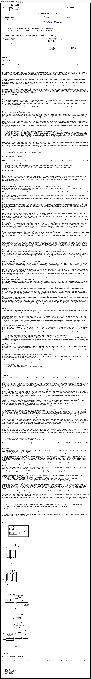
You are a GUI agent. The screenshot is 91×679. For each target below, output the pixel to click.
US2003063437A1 (9, 670)
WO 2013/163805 (49, 22)
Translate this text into (4, 1)
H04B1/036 (69, 17)
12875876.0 (14, 19)
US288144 (7, 673)
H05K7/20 (47, 17)
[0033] (11, 673)
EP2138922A (8, 672)
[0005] (14, 669)
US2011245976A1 (9, 669)
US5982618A (8, 671)
